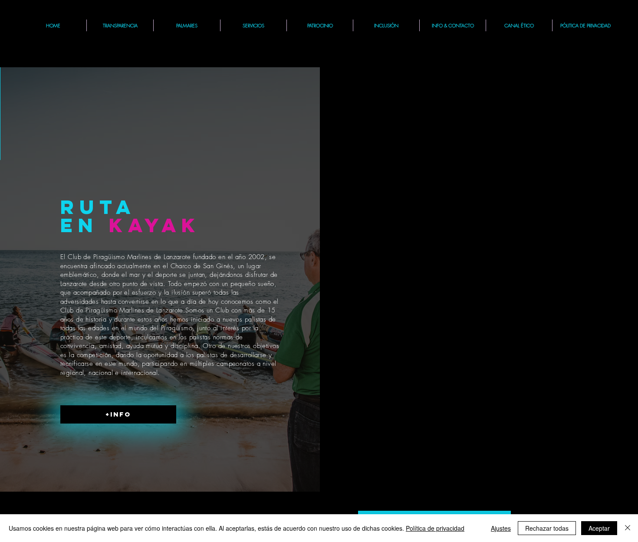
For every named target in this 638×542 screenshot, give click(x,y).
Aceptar (599, 528)
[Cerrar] (627, 528)
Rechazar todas (547, 528)
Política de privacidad (435, 528)
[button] (253, 25)
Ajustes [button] (501, 528)
